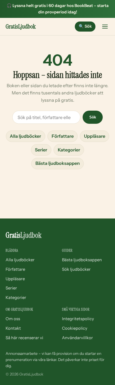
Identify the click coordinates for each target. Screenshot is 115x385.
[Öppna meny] (104, 26)
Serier (41, 150)
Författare (63, 136)
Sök (85, 26)
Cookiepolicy (74, 328)
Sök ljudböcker (76, 269)
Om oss (13, 318)
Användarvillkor (77, 337)
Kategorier (69, 150)
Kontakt (13, 328)
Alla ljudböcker (25, 136)
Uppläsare (94, 136)
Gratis (21, 26)
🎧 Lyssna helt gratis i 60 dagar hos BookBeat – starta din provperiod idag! (58, 9)
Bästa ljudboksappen (57, 163)
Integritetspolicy (78, 318)
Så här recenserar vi (24, 337)
